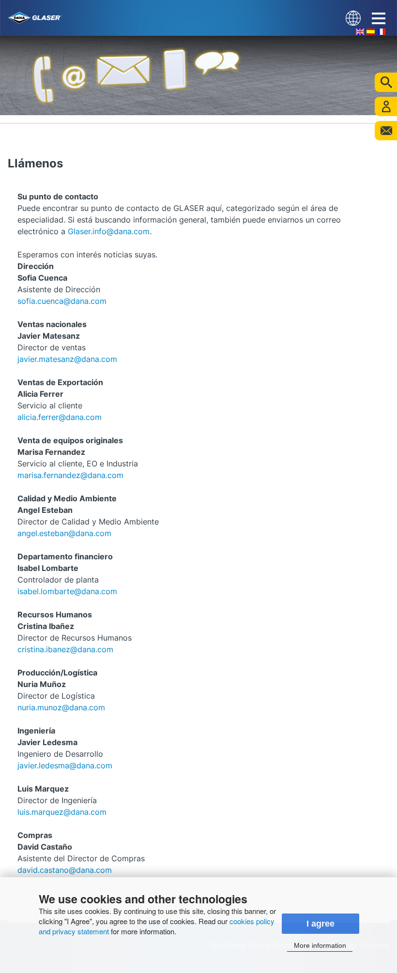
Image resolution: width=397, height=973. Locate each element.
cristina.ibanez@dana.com (65, 649)
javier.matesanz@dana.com (67, 359)
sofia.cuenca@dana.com (62, 301)
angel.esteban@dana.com (64, 533)
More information (320, 945)
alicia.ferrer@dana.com (59, 417)
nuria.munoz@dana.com (61, 707)
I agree (320, 923)
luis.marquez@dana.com (62, 812)
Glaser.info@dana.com (109, 231)
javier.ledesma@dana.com (64, 765)
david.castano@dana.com (64, 870)
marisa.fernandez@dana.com (70, 475)
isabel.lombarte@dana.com (67, 591)
